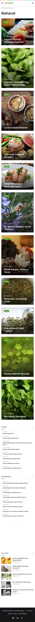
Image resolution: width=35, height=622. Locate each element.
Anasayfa (5, 8)
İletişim (10, 613)
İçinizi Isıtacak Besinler (16, 127)
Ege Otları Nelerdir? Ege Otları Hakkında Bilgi (16, 83)
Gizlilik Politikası (22, 613)
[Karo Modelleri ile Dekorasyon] (6, 584)
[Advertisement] (17, 537)
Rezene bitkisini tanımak (16, 373)
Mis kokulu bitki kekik (15, 416)
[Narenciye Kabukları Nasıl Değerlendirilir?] (6, 560)
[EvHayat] (8, 3)
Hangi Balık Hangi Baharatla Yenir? (13, 185)
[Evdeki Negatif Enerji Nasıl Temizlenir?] (6, 568)
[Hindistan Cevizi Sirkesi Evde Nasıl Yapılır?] (6, 592)
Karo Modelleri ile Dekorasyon (22, 582)
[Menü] (2, 4)
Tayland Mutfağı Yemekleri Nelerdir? (14, 40)
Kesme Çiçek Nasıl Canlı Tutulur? (22, 574)
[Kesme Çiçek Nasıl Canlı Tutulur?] (6, 576)
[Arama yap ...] (33, 4)
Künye (15, 613)
